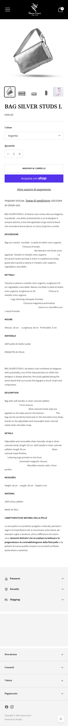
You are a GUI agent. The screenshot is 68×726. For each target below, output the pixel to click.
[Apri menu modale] (7, 9)
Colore (8, 128)
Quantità (10, 146)
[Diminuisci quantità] (19, 154)
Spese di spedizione (38, 200)
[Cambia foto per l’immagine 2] (22, 92)
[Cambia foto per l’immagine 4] (46, 92)
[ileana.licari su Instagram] (12, 707)
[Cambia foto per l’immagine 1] (10, 92)
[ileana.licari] (34, 9)
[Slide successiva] (63, 644)
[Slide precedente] (5, 644)
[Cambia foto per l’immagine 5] (58, 92)
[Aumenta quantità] (8, 154)
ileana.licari (26, 715)
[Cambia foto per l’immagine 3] (34, 92)
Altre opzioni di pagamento (34, 189)
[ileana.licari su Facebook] (7, 707)
